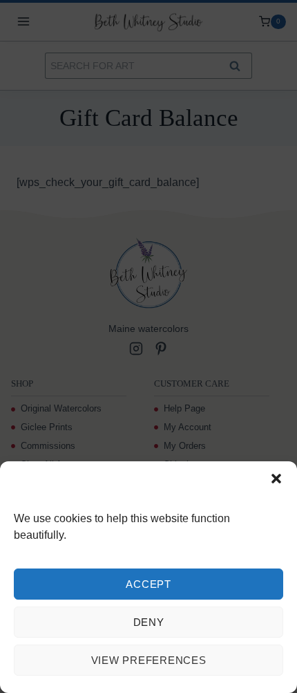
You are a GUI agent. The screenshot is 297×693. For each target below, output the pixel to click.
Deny (148, 622)
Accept (148, 584)
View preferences (149, 660)
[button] (276, 479)
